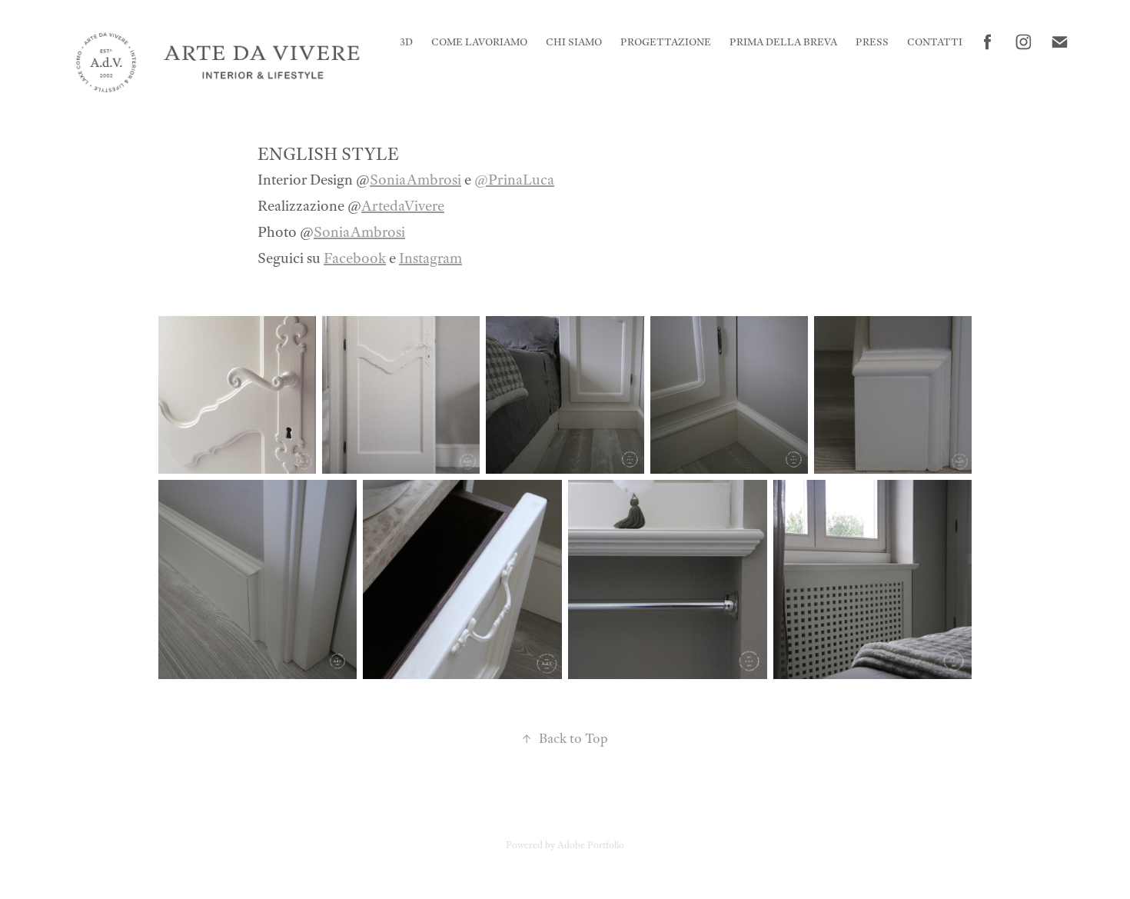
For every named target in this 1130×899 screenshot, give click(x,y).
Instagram (430, 258)
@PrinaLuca (514, 179)
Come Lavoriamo (479, 41)
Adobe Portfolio (590, 845)
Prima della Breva (783, 41)
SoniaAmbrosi (415, 179)
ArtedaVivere (402, 205)
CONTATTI (934, 41)
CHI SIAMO (574, 41)
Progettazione (665, 41)
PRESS (872, 41)
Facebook (355, 258)
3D (406, 41)
